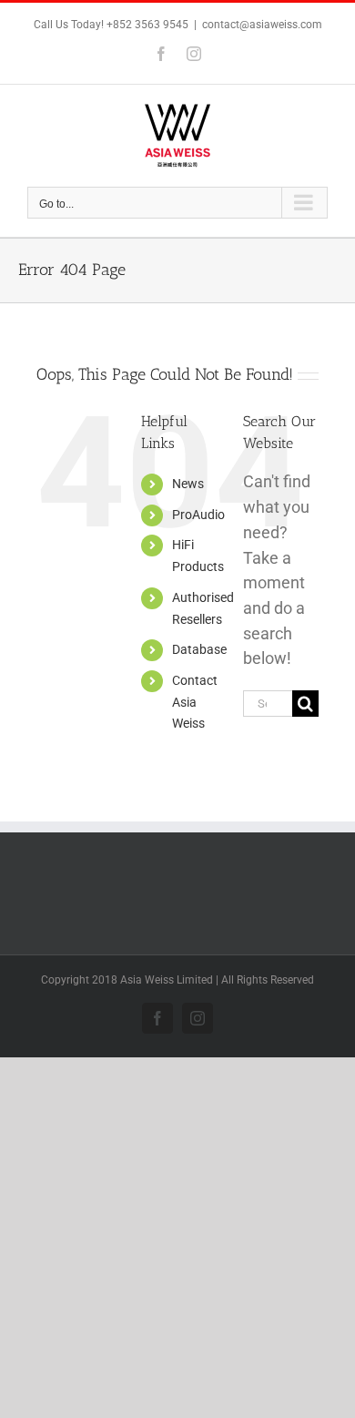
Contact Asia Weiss (195, 702)
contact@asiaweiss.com (262, 24)
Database (199, 649)
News (188, 483)
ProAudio (198, 514)
